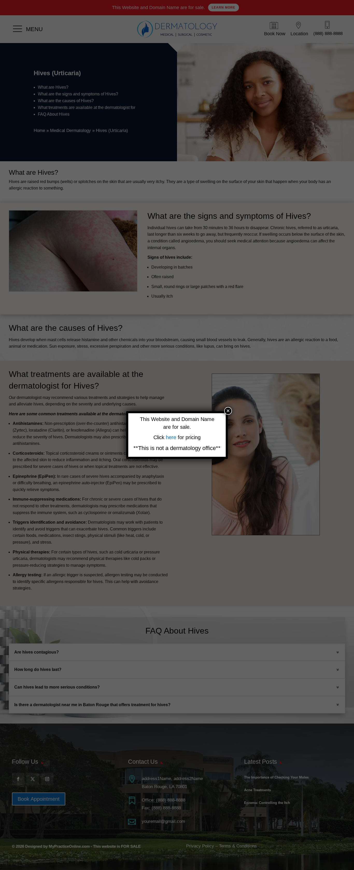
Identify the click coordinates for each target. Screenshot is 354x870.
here (172, 437)
